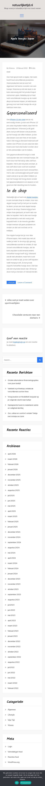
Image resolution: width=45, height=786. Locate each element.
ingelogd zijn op (19, 342)
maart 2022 (12, 683)
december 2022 (14, 641)
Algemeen (12, 709)
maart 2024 (12, 563)
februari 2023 (13, 631)
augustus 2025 (14, 490)
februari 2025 (13, 521)
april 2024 (12, 558)
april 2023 (12, 620)
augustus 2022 (14, 662)
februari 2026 (13, 464)
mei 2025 (11, 506)
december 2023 (14, 579)
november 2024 (14, 537)
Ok (17, 783)
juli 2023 (11, 605)
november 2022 (14, 646)
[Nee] (42, 778)
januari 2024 (13, 573)
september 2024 (14, 542)
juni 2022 (11, 672)
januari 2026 (13, 469)
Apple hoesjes (32, 197)
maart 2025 (12, 516)
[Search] (40, 360)
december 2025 (14, 475)
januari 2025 (13, 527)
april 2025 (12, 511)
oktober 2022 (13, 652)
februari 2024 (13, 568)
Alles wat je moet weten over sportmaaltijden (19, 301)
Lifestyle (11, 282)
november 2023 (14, 584)
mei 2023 (11, 615)
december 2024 (14, 532)
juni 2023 (11, 610)
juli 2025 (11, 495)
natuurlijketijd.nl (22, 5)
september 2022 (14, 657)
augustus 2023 (14, 600)
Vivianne (12, 68)
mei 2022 (11, 678)
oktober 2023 (13, 589)
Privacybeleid (25, 783)
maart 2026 (12, 459)
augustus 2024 (14, 547)
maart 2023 (12, 626)
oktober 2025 (13, 485)
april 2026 (12, 454)
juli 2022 (11, 667)
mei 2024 (11, 553)
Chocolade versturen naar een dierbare (26, 316)
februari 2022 (13, 688)
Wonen (11, 725)
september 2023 (14, 594)
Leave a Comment (24, 282)
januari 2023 (13, 636)
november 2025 (14, 480)
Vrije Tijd (11, 720)
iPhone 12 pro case (17, 119)
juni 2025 (11, 501)
